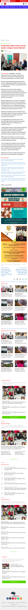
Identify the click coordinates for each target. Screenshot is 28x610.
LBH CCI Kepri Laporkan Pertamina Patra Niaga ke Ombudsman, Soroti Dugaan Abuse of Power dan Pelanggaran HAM (12, 169)
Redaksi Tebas (11, 602)
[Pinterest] (13, 598)
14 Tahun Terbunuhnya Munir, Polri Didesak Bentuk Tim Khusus (13, 474)
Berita (2, 43)
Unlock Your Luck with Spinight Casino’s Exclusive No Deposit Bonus (13, 413)
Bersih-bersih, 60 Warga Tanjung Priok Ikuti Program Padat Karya (14, 494)
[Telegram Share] (23, 279)
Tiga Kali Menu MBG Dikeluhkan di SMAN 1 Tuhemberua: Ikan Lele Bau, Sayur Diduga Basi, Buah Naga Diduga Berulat (13, 180)
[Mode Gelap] (24, 4)
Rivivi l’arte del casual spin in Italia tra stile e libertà (13, 548)
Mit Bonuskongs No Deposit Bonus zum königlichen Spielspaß (14, 408)
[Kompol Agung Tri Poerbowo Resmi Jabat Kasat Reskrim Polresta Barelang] (7, 288)
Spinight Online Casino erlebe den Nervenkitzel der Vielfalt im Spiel (12, 538)
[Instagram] (15, 598)
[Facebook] (7, 598)
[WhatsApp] (18, 598)
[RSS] (21, 598)
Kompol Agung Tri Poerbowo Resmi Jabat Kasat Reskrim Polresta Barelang (12, 160)
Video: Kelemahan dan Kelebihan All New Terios (15, 483)
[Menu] (2, 4)
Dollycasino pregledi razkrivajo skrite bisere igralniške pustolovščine (13, 543)
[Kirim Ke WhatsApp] (26, 279)
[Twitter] (10, 598)
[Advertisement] (14, 23)
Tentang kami (14, 604)
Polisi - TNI (7, 43)
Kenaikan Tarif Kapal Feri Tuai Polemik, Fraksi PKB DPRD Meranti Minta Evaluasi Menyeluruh (21, 271)
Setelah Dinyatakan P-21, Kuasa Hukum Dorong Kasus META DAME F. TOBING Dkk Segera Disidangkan (13, 172)
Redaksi (5, 50)
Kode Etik (4, 602)
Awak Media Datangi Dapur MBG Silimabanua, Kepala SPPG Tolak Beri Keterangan (13, 176)
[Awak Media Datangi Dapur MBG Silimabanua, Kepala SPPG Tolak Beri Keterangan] (7, 316)
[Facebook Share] (14, 279)
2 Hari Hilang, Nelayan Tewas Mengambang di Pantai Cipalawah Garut (14, 479)
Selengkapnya (13, 417)
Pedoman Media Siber (21, 602)
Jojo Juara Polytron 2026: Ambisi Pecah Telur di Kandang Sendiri (15, 469)
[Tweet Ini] (17, 279)
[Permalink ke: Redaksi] (2, 51)
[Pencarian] (26, 4)
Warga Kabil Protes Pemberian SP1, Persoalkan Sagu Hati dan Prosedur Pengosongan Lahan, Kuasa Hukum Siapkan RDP (13, 164)
